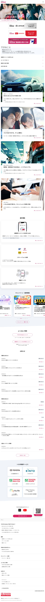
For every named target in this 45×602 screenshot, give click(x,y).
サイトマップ (4, 579)
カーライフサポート (5, 60)
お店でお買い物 (4, 66)
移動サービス (4, 542)
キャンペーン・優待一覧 (22, 322)
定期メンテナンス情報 (5, 575)
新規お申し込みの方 (5, 549)
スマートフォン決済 (5, 540)
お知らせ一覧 (22, 455)
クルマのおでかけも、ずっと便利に (8, 528)
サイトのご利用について (6, 581)
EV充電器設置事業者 (5, 588)
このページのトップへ (38, 590)
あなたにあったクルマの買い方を (7, 526)
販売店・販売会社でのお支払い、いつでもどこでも (10, 530)
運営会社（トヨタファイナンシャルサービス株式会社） (10, 598)
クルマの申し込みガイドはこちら (8, 20)
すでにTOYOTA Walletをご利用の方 (8, 551)
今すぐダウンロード (22, 516)
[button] (1, 307)
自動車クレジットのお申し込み (7, 57)
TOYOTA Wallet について (22, 334)
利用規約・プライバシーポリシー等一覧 (8, 583)
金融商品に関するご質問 (6, 566)
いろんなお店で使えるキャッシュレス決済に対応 (10, 532)
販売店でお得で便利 (5, 63)
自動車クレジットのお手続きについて (22, 341)
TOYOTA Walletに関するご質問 (7, 564)
